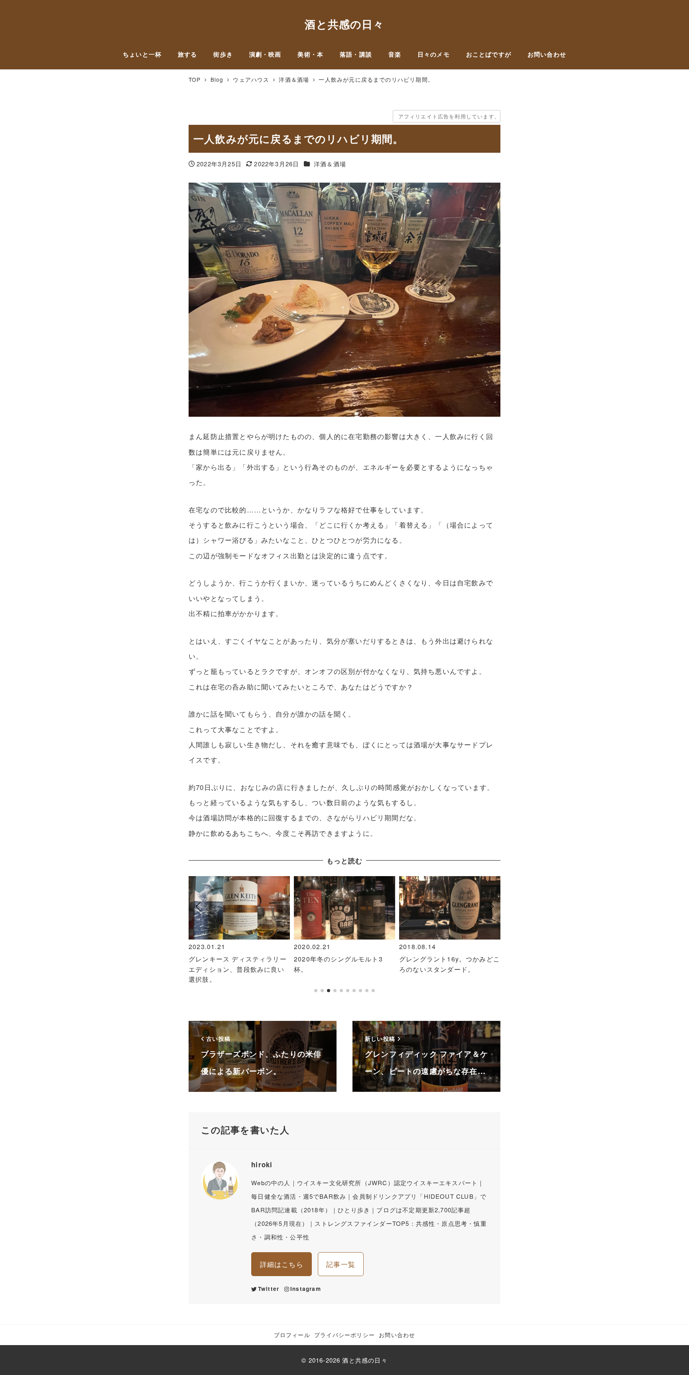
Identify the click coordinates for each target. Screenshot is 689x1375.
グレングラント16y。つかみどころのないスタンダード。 (449, 964)
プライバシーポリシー (344, 1335)
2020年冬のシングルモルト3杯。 (338, 964)
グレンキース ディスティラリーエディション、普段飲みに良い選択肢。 (238, 969)
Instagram (305, 1288)
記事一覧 (340, 1264)
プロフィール (292, 1335)
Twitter (268, 1288)
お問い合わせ (397, 1335)
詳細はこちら (281, 1264)
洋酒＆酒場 (330, 164)
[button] (198, 938)
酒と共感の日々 (344, 24)
